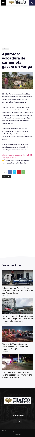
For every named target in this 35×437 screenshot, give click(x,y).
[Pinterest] (19, 172)
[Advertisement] (17, 29)
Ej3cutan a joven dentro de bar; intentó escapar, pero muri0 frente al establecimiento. (17, 375)
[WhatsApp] (23, 172)
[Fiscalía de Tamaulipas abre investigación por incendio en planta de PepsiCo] (17, 334)
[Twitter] (14, 172)
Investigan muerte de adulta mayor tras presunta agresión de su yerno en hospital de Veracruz (17, 318)
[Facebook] (10, 172)
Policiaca (5, 49)
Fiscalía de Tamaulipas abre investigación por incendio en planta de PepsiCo (15, 346)
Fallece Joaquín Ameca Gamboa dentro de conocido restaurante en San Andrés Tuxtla (17, 290)
